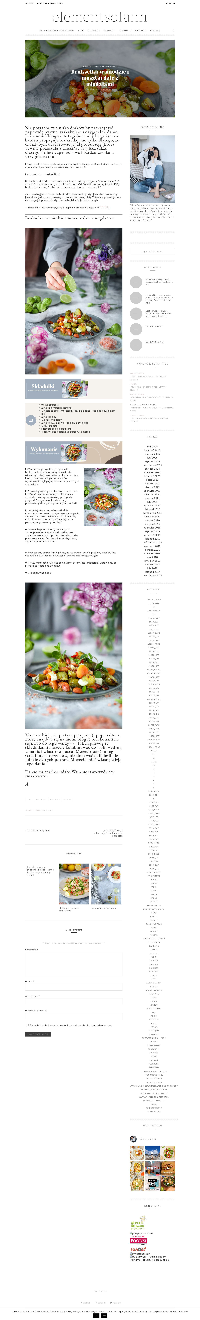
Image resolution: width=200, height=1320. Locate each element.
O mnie (29, 3)
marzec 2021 (152, 498)
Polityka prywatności (50, 3)
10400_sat (153, 677)
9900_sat (154, 839)
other (154, 1005)
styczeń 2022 (152, 487)
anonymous (154, 876)
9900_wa (153, 847)
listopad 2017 (152, 571)
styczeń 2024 (152, 468)
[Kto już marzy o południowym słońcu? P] (167, 1153)
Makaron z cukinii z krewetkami (69, 909)
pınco (154, 1016)
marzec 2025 (152, 454)
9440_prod (154, 810)
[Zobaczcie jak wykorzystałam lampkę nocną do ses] (152, 1183)
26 (154, 765)
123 (154, 754)
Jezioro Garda (153, 983)
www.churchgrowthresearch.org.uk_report (154, 1086)
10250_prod (154, 644)
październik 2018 (152, 542)
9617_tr (154, 817)
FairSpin (154, 935)
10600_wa (154, 703)
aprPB (154, 894)
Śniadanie (154, 1068)
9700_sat (154, 821)
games (154, 950)
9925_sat (154, 850)
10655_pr (154, 710)
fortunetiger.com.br (154, 939)
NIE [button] (104, 1315)
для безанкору (154, 1108)
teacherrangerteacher (153, 1071)
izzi (154, 979)
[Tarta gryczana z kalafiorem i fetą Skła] (137, 1183)
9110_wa (153, 802)
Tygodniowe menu (153, 1075)
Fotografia (154, 942)
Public (154, 1042)
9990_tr (154, 869)
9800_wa (153, 832)
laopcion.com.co (154, 990)
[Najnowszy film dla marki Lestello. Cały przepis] (167, 1183)
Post (154, 1023)
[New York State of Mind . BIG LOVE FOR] (152, 1168)
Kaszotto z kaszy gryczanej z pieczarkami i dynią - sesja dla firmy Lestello (40, 871)
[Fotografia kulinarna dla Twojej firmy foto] (137, 1153)
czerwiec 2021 (152, 490)
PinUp (154, 1012)
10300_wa (154, 659)
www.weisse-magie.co (154, 1101)
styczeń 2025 (152, 461)
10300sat (154, 662)
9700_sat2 (153, 824)
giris (153, 957)
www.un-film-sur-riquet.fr (154, 1097)
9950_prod (154, 854)
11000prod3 (154, 740)
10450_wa (154, 681)
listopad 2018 (152, 538)
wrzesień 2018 (152, 546)
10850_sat (153, 736)
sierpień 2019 (152, 523)
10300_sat (153, 655)
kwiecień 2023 (152, 476)
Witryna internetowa (35, 1010)
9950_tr (154, 858)
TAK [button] (96, 1315)
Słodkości (154, 1064)
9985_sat (154, 865)
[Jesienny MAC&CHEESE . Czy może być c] (137, 1168)
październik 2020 (152, 512)
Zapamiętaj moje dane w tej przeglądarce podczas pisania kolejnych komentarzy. (71, 1025)
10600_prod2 (154, 699)
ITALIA (154, 975)
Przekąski (94, 67)
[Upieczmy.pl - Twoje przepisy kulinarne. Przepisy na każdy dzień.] (152, 1259)
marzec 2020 (152, 520)
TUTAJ (105, 207)
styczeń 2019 (152, 531)
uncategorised (154, 1079)
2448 (153, 762)
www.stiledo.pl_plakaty (154, 1093)
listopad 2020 (152, 509)
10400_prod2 (154, 670)
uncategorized (154, 1082)
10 (154, 614)
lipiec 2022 (152, 479)
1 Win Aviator (154, 611)
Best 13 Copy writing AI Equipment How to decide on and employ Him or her (159, 313)
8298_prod (154, 791)
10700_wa (154, 721)
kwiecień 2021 (152, 494)
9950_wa (153, 861)
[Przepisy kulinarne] (138, 1230)
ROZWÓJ (108, 31)
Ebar (153, 928)
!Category (154, 603)
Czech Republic (154, 924)
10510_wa (154, 696)
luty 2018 (152, 568)
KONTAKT (155, 31)
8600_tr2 (154, 795)
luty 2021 (152, 501)
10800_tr (154, 732)
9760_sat (154, 828)
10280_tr (154, 651)
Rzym (153, 1056)
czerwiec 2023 (152, 472)
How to (154, 961)
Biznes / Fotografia (153, 909)
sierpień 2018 (152, 549)
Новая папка (154, 1112)
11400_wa (154, 743)
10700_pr (154, 714)
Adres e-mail (32, 996)
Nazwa (29, 981)
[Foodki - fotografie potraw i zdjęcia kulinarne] (138, 1244)
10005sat (154, 622)
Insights (153, 968)
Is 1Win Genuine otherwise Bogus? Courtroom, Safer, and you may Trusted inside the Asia (159, 299)
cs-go (154, 920)
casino (154, 917)
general (154, 953)
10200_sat (153, 640)
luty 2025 (152, 457)
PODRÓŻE (123, 31)
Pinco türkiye (154, 1009)
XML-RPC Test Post (155, 326)
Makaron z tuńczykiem (103, 908)
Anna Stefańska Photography (57, 31)
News (154, 998)
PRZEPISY (93, 31)
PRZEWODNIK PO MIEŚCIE (154, 1038)
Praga (154, 1027)
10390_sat (153, 666)
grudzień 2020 (152, 505)
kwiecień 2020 (152, 516)
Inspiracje (154, 972)
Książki (153, 986)
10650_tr (154, 707)
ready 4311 (154, 1049)
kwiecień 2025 (152, 450)
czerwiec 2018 (152, 553)
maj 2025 (152, 446)
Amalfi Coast (154, 872)
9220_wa (153, 806)
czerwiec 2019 (152, 527)
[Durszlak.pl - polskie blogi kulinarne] (141, 1233)
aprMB (154, 891)
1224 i (154, 751)
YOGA (153, 1104)
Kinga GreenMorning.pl (143, 404)
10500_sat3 (154, 684)
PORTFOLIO (140, 31)
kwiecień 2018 (152, 560)
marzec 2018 (152, 564)
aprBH (154, 880)
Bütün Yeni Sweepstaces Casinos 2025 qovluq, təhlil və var (159, 282)
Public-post (153, 1045)
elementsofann (100, 17)
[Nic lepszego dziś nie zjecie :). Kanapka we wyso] (167, 1168)
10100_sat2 (154, 633)
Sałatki (114, 67)
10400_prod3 (154, 673)
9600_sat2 (153, 813)
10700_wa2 (154, 725)
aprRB (154, 898)
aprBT (154, 883)
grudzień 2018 (152, 535)
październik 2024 (152, 465)
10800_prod (154, 729)
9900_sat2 (153, 843)
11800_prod (154, 747)
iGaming (154, 964)
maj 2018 (152, 557)
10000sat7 (153, 618)
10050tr (154, 629)
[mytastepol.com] (140, 1253)
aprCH (154, 887)
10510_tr (154, 692)
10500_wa (154, 688)
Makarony (154, 994)
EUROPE (154, 931)
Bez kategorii (154, 905)
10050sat (154, 626)
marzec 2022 (152, 483)
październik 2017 (152, 575)
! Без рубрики (154, 600)
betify (154, 902)
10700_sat (153, 718)
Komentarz (31, 949)
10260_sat (153, 648)
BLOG (81, 31)
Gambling (154, 946)
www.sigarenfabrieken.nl (154, 1090)
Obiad (85, 67)
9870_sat (154, 835)
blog (153, 913)
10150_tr (154, 637)
